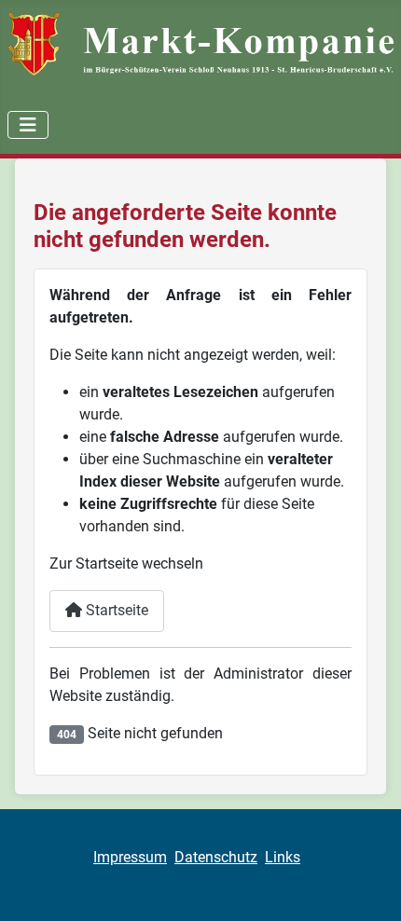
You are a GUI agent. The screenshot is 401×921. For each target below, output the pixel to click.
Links (282, 857)
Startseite (115, 610)
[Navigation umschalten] (27, 125)
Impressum (130, 857)
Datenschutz (215, 857)
